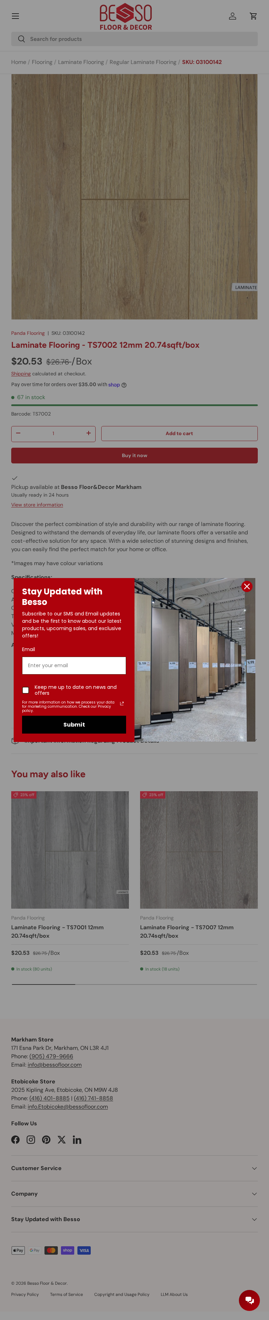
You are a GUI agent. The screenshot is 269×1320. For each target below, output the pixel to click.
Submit (74, 725)
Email (28, 649)
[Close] (247, 586)
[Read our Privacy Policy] (122, 703)
